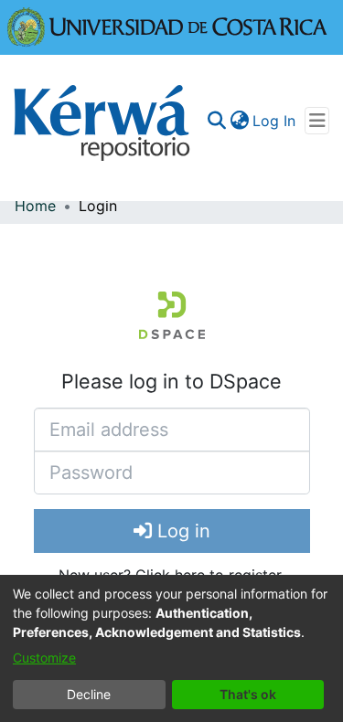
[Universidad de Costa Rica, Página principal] (167, 25)
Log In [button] (274, 120)
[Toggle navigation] (317, 120)
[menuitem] (239, 121)
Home (35, 205)
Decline (89, 694)
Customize (44, 657)
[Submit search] (216, 121)
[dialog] (171, 648)
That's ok (248, 694)
